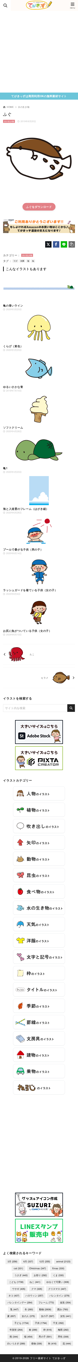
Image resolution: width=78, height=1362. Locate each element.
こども (16, 1282)
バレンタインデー (19, 1302)
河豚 (22, 260)
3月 (12, 1261)
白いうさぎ (16, 1343)
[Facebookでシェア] (56, 244)
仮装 (65, 1302)
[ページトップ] (70, 1354)
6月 (28, 1261)
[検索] (71, 708)
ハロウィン (34, 1295)
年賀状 (16, 1329)
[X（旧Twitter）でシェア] (48, 244)
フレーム (46, 1302)
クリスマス (57, 1288)
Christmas (37, 1268)
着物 (36, 1343)
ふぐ (29, 207)
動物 (45, 1309)
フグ (15, 260)
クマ (36, 1288)
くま (58, 1275)
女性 (65, 1316)
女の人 (28, 1316)
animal (63, 1261)
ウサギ (18, 1288)
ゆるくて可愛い (57, 1282)
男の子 (45, 1336)
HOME (10, 106)
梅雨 (63, 1329)
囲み (62, 1309)
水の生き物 (24, 106)
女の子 (47, 1316)
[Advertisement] (39, 52)
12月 (44, 1261)
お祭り (40, 1275)
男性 (63, 1336)
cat (18, 1268)
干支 (58, 1323)
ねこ (35, 1282)
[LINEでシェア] (64, 244)
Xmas (58, 1268)
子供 (41, 1323)
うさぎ (21, 1275)
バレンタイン (59, 1295)
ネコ (14, 1295)
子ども (21, 1323)
